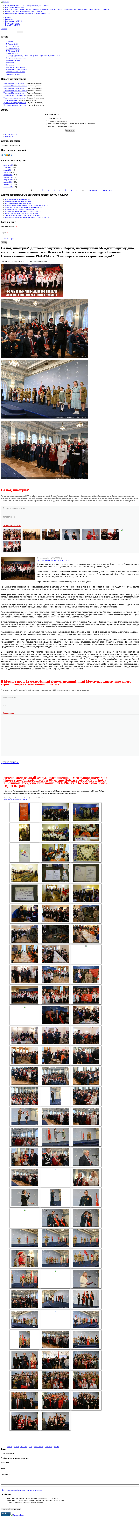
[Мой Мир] (9, 155)
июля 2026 (7, 167)
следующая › (93, 190)
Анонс (9, 1447)
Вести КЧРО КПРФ (12, 25)
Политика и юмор (12, 23)
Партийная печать (13, 60)
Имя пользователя (9, 226)
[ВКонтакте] (2, 155)
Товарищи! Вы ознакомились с (15, 83)
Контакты (9, 19)
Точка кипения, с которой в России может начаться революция (71, 124)
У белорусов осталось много (14, 95)
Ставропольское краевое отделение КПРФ (21, 209)
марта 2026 (8, 177)
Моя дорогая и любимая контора (60, 126)
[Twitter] (5, 155)
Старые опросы (11, 134)
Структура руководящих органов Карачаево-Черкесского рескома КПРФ (33, 55)
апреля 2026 (8, 175)
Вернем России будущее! (14, 7)
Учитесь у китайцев (11, 100)
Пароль (4, 232)
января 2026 (8, 182)
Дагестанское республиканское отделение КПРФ (23, 207)
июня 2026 (7, 170)
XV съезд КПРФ (12, 44)
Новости (23, 1447)
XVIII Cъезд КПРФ (13, 51)
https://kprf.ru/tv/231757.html (10, 763)
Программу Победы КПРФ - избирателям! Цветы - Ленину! (27, 5)
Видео (4, 705)
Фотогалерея (9, 517)
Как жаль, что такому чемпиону (15, 105)
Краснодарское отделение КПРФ (17, 199)
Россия (16, 1447)
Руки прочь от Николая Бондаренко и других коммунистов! (27, 13)
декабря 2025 (8, 184)
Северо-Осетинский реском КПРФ (18, 201)
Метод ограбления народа (57, 121)
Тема (3, 1469)
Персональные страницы (15, 67)
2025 (30, 1447)
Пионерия (10, 65)
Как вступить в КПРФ (13, 21)
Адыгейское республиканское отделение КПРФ (23, 211)
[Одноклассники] (7, 155)
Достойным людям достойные (15, 103)
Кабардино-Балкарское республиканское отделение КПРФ (27, 217)
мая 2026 (7, 172)
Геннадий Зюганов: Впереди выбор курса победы (23, 11)
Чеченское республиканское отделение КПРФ (22, 215)
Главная (8, 17)
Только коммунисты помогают (15, 98)
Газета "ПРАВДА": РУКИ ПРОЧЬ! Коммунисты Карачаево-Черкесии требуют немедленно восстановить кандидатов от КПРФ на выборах (57, 9)
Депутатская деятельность (16, 58)
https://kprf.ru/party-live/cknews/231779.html (53, 560)
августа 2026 (8, 165)
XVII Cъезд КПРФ (13, 49)
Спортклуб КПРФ (13, 74)
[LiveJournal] (11, 155)
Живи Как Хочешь (55, 118)
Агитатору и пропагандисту (16, 69)
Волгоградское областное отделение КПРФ (21, 213)
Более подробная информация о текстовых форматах (22, 1490)
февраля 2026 (8, 180)
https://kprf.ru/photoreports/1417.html (15, 799)
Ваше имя (5, 1462)
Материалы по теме (12, 526)
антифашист (38, 1447)
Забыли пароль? (9, 239)
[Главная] (5, 2)
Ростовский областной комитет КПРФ (19, 203)
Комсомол (10, 63)
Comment (5, 1475)
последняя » (107, 190)
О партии (9, 42)
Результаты (9, 136)
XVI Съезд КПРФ (12, 46)
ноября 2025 (8, 187)
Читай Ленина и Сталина (15, 72)
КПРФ (56, 1447)
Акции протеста (12, 53)
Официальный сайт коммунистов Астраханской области (26, 205)
